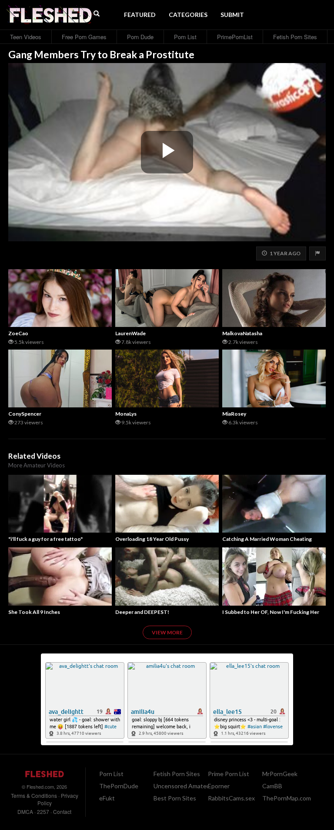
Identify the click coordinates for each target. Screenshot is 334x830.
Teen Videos (25, 37)
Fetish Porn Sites (295, 37)
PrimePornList (235, 37)
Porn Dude (140, 37)
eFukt (107, 798)
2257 (43, 811)
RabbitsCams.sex (231, 798)
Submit (232, 14)
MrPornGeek (279, 773)
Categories (188, 14)
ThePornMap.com (286, 798)
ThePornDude (118, 786)
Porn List (185, 37)
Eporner (219, 786)
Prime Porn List (228, 773)
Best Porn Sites (175, 798)
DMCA (25, 811)
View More (167, 632)
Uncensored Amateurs (184, 786)
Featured (140, 14)
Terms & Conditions (34, 795)
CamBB (272, 786)
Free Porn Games (84, 37)
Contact (62, 811)
